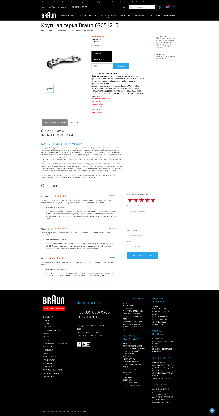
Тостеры (126, 375)
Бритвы (126, 303)
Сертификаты (124, 2)
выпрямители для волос (163, 341)
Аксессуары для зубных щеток (162, 374)
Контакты (146, 2)
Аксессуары (169, 16)
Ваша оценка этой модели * (137, 194)
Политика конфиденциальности (53, 368)
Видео (45, 353)
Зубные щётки (154, 16)
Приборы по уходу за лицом (161, 312)
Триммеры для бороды (133, 311)
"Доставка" (159, 48)
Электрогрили (129, 359)
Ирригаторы (157, 370)
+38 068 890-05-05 (88, 317)
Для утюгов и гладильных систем (161, 400)
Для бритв (156, 392)
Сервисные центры (87, 2)
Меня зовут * (132, 231)
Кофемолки (128, 380)
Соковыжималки (130, 362)
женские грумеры (160, 317)
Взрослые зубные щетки (163, 365)
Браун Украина (46, 30)
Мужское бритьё (68, 16)
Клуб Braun (136, 2)
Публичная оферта (51, 373)
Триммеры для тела (131, 314)
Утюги (126, 367)
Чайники (127, 356)
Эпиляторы (157, 306)
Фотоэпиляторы (159, 309)
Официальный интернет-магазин (54, 7)
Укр (124, 7)
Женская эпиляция (88, 16)
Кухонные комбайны (132, 351)
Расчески (156, 352)
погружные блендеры (132, 346)
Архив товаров (49, 357)
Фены (154, 346)
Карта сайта (48, 376)
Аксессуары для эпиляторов (159, 323)
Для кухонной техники (162, 397)
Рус (118, 7)
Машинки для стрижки (133, 321)
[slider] (97, 36)
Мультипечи (128, 354)
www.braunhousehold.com (54, 308)
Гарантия (74, 2)
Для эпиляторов (159, 394)
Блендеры (127, 343)
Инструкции (48, 350)
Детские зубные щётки (162, 368)
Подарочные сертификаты (55, 343)
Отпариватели (129, 369)
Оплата (56, 2)
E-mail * (130, 241)
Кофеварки (128, 377)
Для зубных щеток (160, 389)
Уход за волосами (108, 16)
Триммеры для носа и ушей (132, 317)
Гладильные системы (132, 364)
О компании (46, 2)
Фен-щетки (157, 338)
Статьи (114, 2)
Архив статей (49, 360)
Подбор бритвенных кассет (132, 328)
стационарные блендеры (134, 348)
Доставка (65, 2)
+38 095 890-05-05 (79, 7)
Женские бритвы (159, 319)
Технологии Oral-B (161, 378)
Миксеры (127, 372)
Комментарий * (133, 206)
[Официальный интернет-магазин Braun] (50, 15)
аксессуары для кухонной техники (131, 384)
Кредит (99, 2)
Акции (107, 2)
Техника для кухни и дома (132, 16)
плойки (155, 344)
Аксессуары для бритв (133, 324)
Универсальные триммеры (130, 307)
